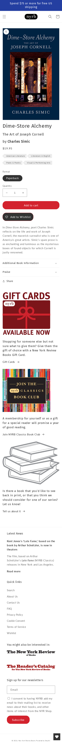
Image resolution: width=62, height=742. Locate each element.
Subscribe (18, 719)
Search (11, 590)
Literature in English (40, 156)
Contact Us (13, 602)
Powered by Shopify (43, 740)
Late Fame (28, 560)
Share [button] (10, 281)
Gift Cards (9, 361)
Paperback (12, 178)
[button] (4, 16)
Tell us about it (12, 511)
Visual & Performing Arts (38, 163)
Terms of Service (16, 626)
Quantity (7, 185)
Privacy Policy (15, 614)
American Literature (15, 156)
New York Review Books (27, 740)
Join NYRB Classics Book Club (21, 434)
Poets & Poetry (13, 163)
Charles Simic (19, 141)
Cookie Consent (16, 620)
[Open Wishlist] (56, 736)
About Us (12, 596)
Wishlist (11, 633)
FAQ (9, 608)
